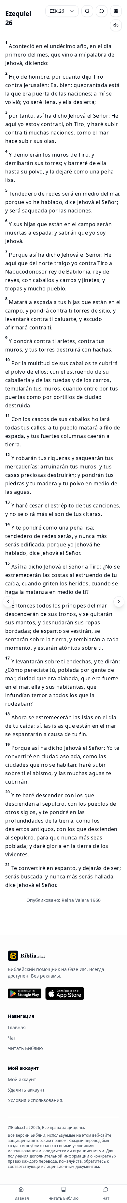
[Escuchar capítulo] (116, 25)
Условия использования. (36, 1100)
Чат (12, 1038)
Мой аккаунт (22, 1079)
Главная (17, 1027)
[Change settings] (116, 11)
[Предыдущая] (8, 601)
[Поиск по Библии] (87, 11)
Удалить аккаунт (26, 1090)
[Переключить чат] (101, 11)
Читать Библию (25, 1048)
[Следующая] (118, 601)
